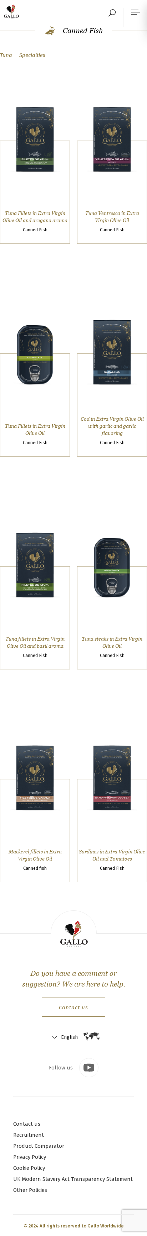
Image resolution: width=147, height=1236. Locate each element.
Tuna (6, 55)
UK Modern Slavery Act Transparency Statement (73, 1179)
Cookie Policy (29, 1168)
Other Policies (30, 1190)
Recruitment (28, 1135)
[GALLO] (13, 11)
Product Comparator (38, 1146)
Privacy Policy (29, 1157)
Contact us (73, 1007)
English (69, 1037)
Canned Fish (82, 31)
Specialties (32, 55)
